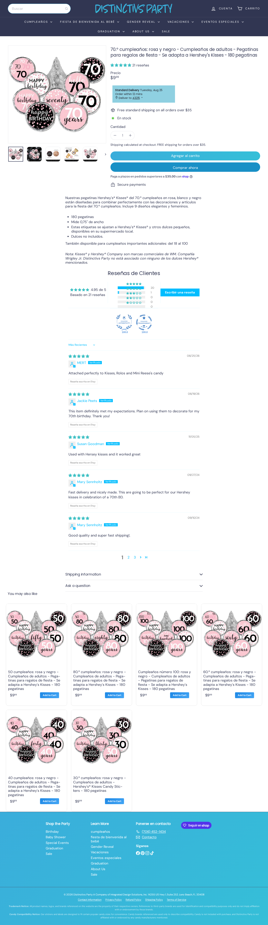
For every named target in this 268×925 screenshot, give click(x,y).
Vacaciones (179, 22)
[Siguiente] (103, 154)
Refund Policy (133, 899)
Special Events (57, 843)
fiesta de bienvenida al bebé (88, 22)
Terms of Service (176, 899)
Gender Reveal (142, 22)
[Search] (66, 9)
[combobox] (39, 9)
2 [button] (128, 557)
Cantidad (117, 127)
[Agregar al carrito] (49, 695)
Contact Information (89, 899)
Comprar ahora (185, 167)
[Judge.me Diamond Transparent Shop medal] (144, 322)
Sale (166, 31)
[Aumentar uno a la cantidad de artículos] (130, 135)
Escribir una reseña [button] (180, 292)
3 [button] (135, 557)
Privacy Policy (113, 899)
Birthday (52, 831)
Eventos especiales (221, 22)
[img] (78, 356)
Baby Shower (56, 837)
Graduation (110, 31)
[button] (121, 65)
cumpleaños (36, 22)
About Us (141, 31)
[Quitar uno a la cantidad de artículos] (114, 135)
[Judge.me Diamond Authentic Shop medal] (124, 322)
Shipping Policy (154, 899)
